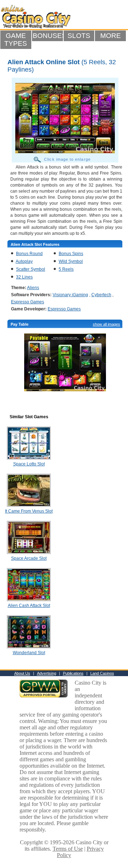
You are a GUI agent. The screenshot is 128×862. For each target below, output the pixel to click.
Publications (73, 673)
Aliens (33, 287)
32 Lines (24, 277)
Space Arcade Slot (29, 558)
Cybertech (101, 294)
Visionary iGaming (70, 294)
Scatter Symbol (30, 269)
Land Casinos (102, 673)
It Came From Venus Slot (29, 511)
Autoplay (24, 261)
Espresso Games (27, 301)
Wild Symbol (71, 261)
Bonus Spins (71, 253)
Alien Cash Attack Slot (29, 605)
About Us (22, 673)
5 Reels (66, 269)
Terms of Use (68, 849)
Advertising (46, 673)
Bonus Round (29, 253)
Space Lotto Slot (29, 464)
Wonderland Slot (29, 652)
